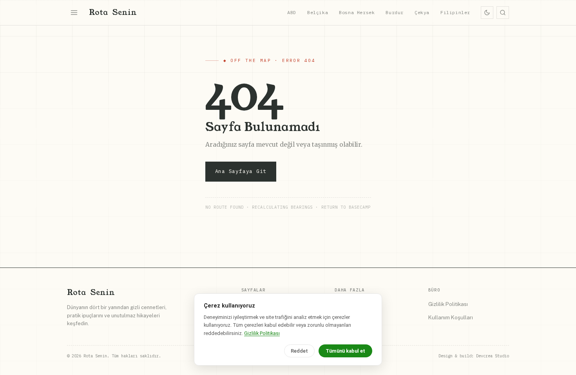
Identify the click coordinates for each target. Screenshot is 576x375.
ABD (291, 12)
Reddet (299, 351)
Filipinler (455, 12)
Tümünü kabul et (345, 351)
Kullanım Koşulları (450, 317)
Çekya (422, 12)
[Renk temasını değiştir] (487, 12)
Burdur (395, 12)
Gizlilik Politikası (448, 304)
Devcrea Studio (492, 356)
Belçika (317, 12)
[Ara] (502, 12)
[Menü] (74, 12)
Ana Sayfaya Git (241, 171)
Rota (113, 12)
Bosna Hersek (357, 12)
